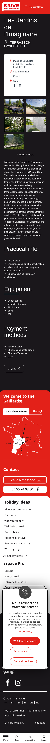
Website (17, 81)
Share (12, 368)
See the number (21, 72)
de (31, 703)
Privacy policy (25, 631)
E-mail (16, 76)
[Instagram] (21, 86)
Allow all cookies (27, 641)
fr (6, 703)
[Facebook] (16, 86)
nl (37, 703)
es (19, 703)
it (25, 703)
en (12, 703)
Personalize (20, 651)
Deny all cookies (23, 661)
